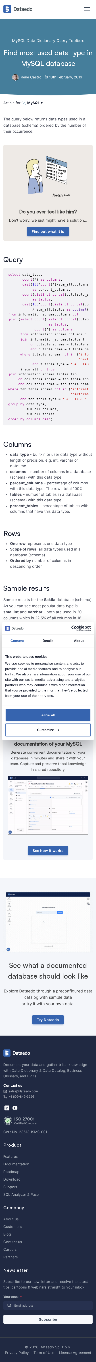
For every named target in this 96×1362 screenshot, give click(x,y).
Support (10, 1187)
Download (12, 1179)
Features (10, 1156)
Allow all (48, 715)
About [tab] (79, 641)
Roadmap (11, 1171)
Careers (10, 1249)
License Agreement (75, 1352)
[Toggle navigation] (85, 9)
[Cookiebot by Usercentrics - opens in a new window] (71, 628)
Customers (12, 1226)
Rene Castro (31, 77)
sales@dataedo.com (23, 1091)
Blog (7, 1234)
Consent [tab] (17, 641)
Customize (45, 730)
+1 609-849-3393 (21, 1096)
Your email (12, 1297)
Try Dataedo (48, 1019)
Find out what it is (48, 231)
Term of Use (43, 1352)
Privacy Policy (17, 1352)
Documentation (16, 1164)
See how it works (48, 850)
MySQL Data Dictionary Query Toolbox (48, 40)
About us (11, 1219)
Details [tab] (48, 641)
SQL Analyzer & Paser (21, 1194)
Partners (10, 1257)
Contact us (12, 1242)
